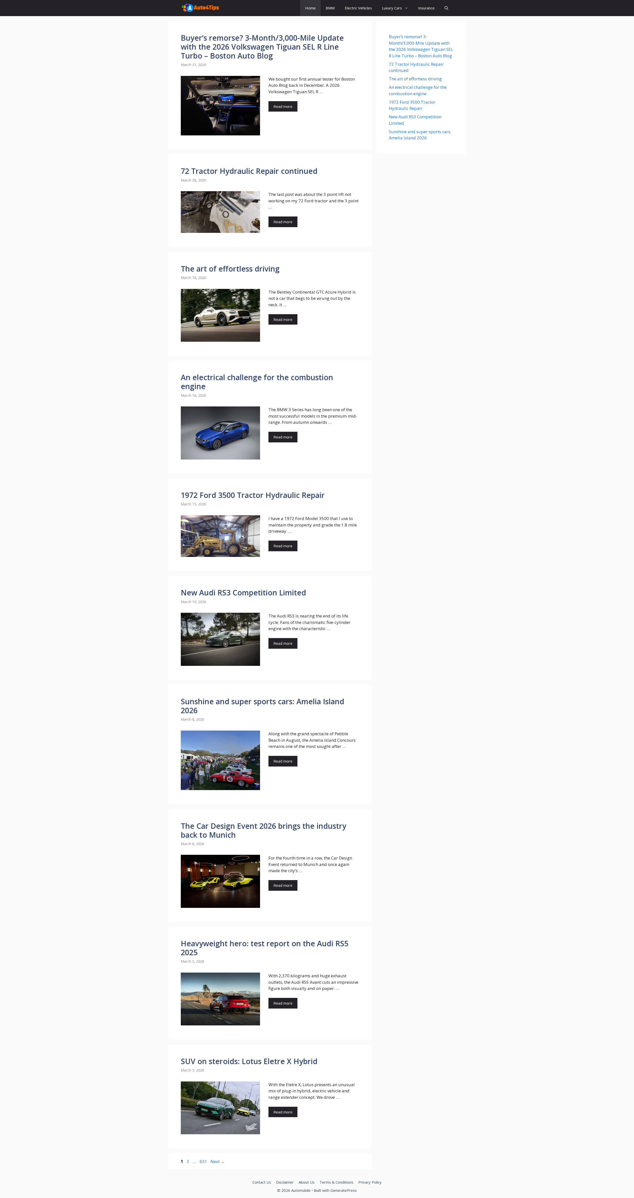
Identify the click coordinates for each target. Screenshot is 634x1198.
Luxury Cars (392, 7)
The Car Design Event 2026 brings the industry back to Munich (263, 830)
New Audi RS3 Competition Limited (243, 592)
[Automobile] (200, 8)
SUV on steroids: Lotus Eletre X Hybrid (249, 1061)
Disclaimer (285, 1182)
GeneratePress (343, 1190)
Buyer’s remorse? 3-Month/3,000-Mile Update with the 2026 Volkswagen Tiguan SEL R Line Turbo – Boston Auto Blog (262, 47)
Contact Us (261, 1182)
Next (218, 1161)
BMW (330, 7)
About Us (307, 1182)
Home (310, 7)
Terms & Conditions (336, 1182)
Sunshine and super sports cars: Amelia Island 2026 (262, 705)
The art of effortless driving (230, 269)
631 (203, 1161)
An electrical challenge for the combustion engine (257, 381)
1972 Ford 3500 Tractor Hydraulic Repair (253, 495)
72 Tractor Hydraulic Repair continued (249, 171)
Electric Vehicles (358, 7)
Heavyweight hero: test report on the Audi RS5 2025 (264, 947)
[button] (446, 8)
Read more (282, 106)
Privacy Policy (370, 1182)
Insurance (426, 7)
